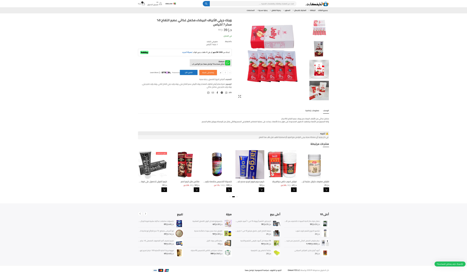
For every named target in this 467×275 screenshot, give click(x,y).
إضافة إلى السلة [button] (326, 189)
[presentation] (145, 214)
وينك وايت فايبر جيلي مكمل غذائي (219, 87)
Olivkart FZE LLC (294, 270)
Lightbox (239, 96)
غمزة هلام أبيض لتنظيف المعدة (213, 84)
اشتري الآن (189, 72)
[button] (237, 197)
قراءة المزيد (196, 189)
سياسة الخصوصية (262, 270)
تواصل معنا (249, 270)
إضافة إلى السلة (208, 72)
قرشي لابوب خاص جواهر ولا (316, 181)
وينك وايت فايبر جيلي (149, 84)
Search (206, 3)
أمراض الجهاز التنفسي (216, 79)
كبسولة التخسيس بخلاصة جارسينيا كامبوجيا (245, 181)
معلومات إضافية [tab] (312, 110)
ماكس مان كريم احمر (222, 181)
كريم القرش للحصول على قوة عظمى (182, 181)
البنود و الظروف (275, 270)
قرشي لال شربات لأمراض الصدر (153, 181)
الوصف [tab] (326, 110)
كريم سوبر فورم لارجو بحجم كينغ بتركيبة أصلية (276, 181)
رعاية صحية (203, 79)
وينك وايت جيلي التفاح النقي (168, 84)
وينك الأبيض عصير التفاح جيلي (189, 84)
